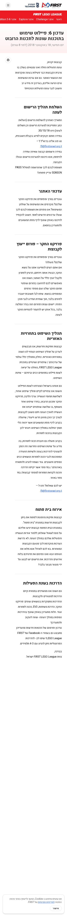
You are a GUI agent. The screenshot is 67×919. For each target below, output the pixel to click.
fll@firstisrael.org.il (51, 146)
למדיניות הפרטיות (46, 902)
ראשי (59, 19)
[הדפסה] (8, 60)
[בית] (51, 5)
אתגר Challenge (45, 19)
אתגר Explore (26, 19)
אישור (56, 908)
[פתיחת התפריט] (8, 5)
